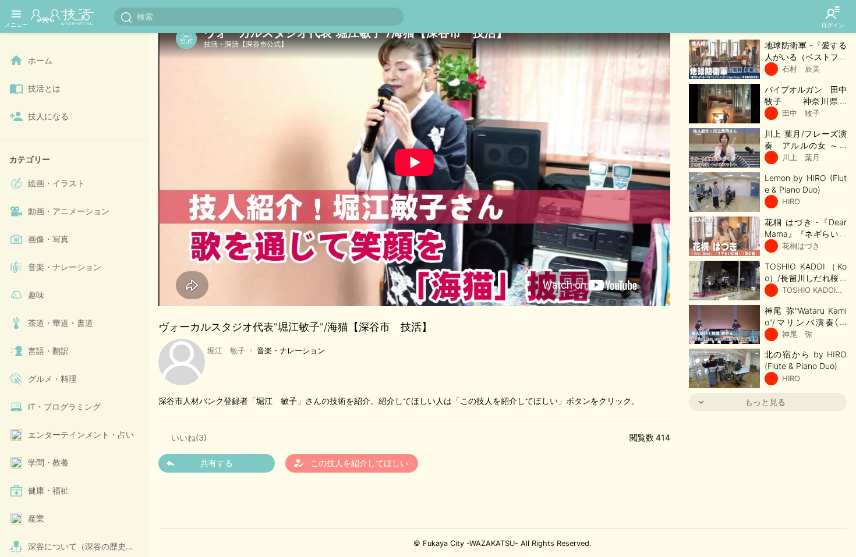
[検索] (126, 17)
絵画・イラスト (56, 183)
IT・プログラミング (64, 406)
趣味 (36, 295)
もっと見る (765, 402)
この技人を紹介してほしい (350, 463)
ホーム (40, 60)
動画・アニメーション (68, 211)
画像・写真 (48, 239)
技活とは (44, 88)
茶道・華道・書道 (60, 323)
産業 (36, 518)
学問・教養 (48, 462)
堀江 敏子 (226, 350)
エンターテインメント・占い (81, 434)
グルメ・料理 (52, 379)
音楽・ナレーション (64, 267)
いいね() (189, 437)
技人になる (48, 116)
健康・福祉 (48, 490)
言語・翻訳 (48, 351)
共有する (216, 463)
